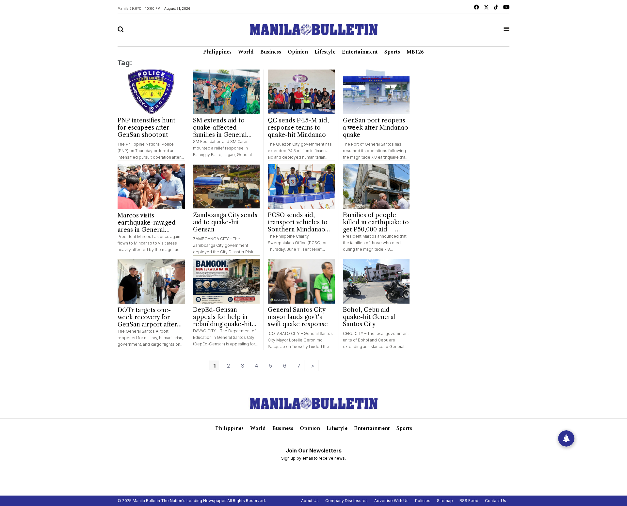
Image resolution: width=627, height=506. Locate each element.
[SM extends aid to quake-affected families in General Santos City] (226, 92)
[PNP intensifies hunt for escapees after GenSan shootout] (151, 92)
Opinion (298, 52)
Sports (392, 52)
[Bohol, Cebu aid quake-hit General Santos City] (376, 281)
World (246, 52)
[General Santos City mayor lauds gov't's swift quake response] (301, 281)
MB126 (415, 52)
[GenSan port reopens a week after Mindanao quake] (376, 92)
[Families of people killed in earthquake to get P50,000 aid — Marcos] (376, 186)
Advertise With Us (391, 500)
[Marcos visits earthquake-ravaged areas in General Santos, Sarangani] (151, 186)
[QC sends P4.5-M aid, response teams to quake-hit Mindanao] (301, 92)
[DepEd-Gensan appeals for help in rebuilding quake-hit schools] (226, 281)
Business (270, 52)
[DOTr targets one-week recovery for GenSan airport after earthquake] (151, 281)
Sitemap (445, 500)
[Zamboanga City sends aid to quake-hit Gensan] (226, 186)
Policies (422, 500)
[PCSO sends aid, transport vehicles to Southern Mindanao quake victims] (301, 186)
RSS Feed (468, 500)
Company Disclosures (346, 500)
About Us (310, 500)
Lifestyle (324, 52)
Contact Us (495, 500)
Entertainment (360, 52)
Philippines (217, 52)
